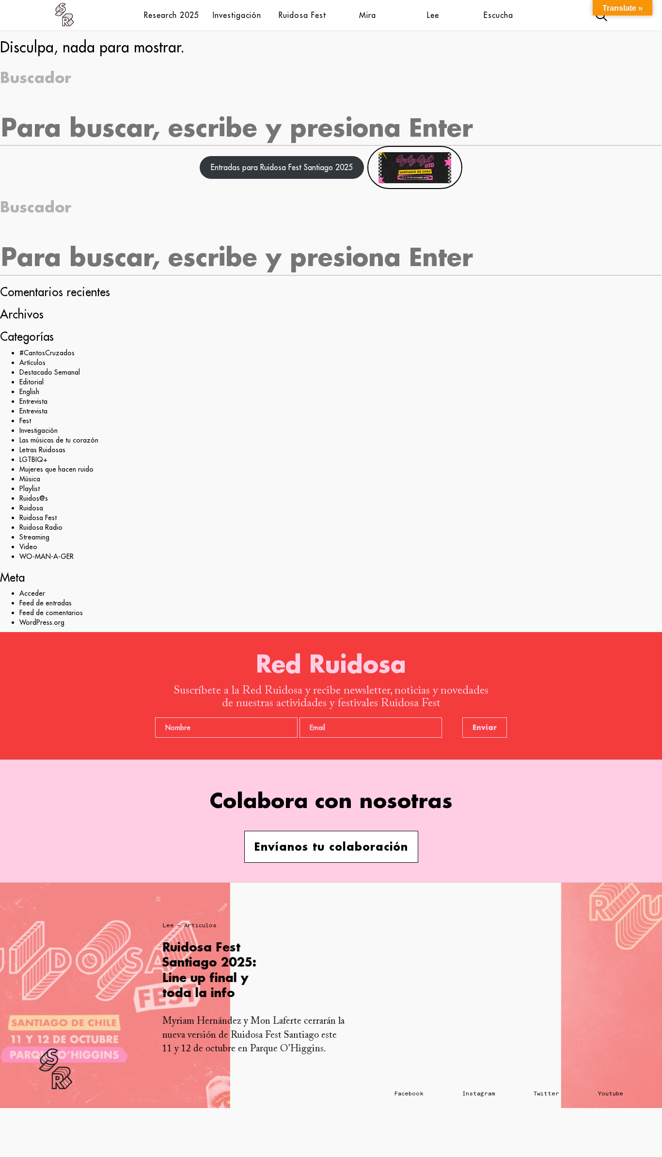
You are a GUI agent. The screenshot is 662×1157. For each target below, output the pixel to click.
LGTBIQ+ (33, 459)
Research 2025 (171, 15)
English (29, 391)
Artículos (32, 362)
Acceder (32, 593)
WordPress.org (41, 622)
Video (28, 546)
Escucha (498, 15)
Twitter (546, 1093)
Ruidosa (31, 508)
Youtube (610, 1093)
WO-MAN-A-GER (46, 556)
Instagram (478, 1093)
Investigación (237, 15)
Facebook (409, 1093)
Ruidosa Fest (302, 15)
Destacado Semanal (49, 372)
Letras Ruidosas (42, 449)
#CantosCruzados (47, 353)
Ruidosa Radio (41, 527)
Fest (25, 420)
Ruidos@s (33, 498)
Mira (367, 15)
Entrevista (33, 401)
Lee (433, 15)
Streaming (34, 537)
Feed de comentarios (51, 612)
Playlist (29, 488)
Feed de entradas (45, 603)
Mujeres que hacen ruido (56, 469)
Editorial (31, 382)
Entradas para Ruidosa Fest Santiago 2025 (282, 167)
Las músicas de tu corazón (58, 440)
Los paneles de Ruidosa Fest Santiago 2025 (309, 961)
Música (29, 479)
